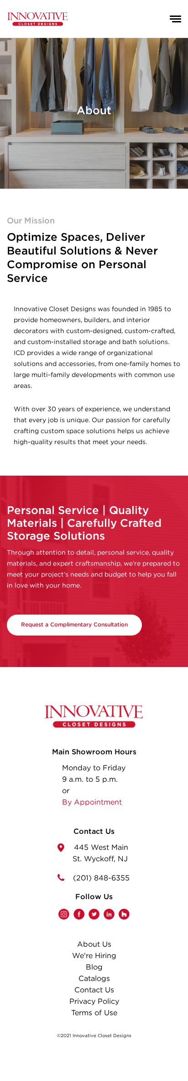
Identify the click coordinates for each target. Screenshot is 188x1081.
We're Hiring (94, 956)
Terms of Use (94, 1013)
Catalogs (94, 978)
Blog (94, 967)
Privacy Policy (94, 1001)
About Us (94, 944)
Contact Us (94, 990)
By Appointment (92, 802)
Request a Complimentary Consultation (74, 624)
